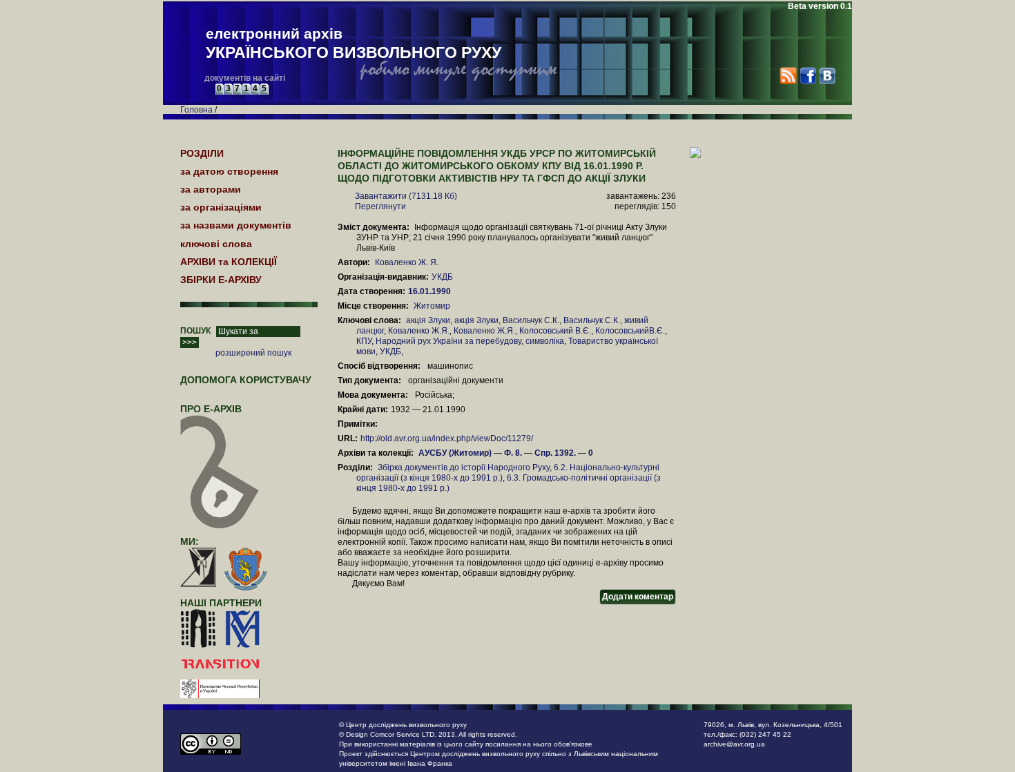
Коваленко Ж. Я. (406, 262)
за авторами (210, 189)
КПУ (363, 341)
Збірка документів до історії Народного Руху (464, 467)
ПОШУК (195, 331)
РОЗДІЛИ (202, 153)
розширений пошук (253, 353)
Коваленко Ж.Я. (419, 331)
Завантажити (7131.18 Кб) (406, 196)
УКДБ (442, 277)
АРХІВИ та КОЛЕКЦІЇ (228, 261)
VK (826, 75)
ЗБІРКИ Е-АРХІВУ (221, 279)
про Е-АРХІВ (211, 408)
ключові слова (216, 243)
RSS (788, 75)
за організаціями (221, 207)
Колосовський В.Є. (555, 331)
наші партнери (221, 602)
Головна (196, 110)
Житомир (432, 306)
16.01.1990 (430, 291)
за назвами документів (235, 225)
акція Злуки (428, 320)
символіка (544, 341)
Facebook (807, 75)
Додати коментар (637, 596)
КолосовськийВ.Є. (630, 331)
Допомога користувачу (245, 379)
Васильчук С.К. (531, 320)
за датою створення (229, 171)
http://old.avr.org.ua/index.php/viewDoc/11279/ (446, 438)
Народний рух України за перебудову (448, 341)
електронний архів (353, 43)
